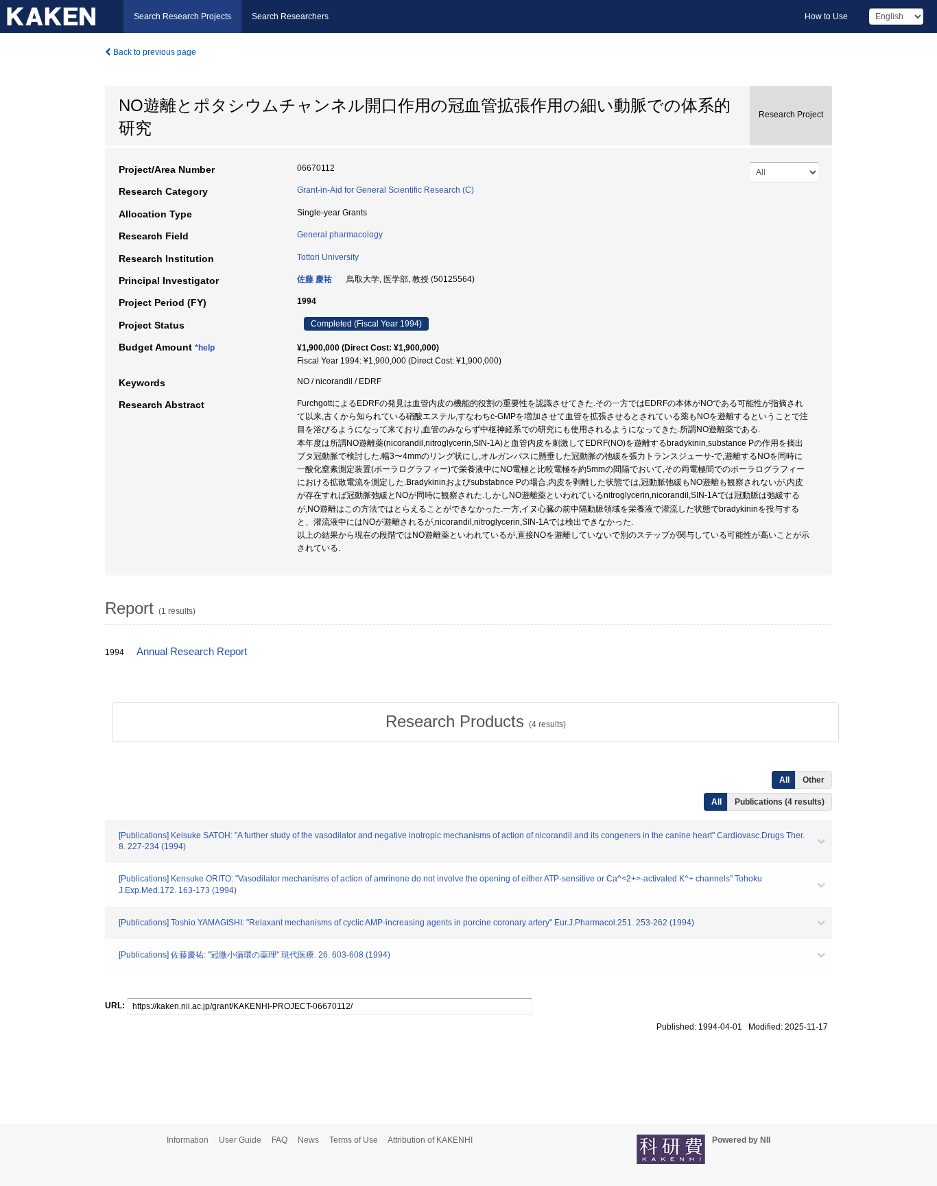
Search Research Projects (182, 16)
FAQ (279, 1140)
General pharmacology (340, 234)
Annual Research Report (192, 651)
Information (188, 1140)
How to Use (826, 16)
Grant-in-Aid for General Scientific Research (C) (385, 190)
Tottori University (328, 257)
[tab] (475, 721)
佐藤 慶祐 (314, 279)
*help (205, 348)
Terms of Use (353, 1140)
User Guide (240, 1140)
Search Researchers (290, 16)
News (308, 1140)
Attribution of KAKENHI (430, 1140)
